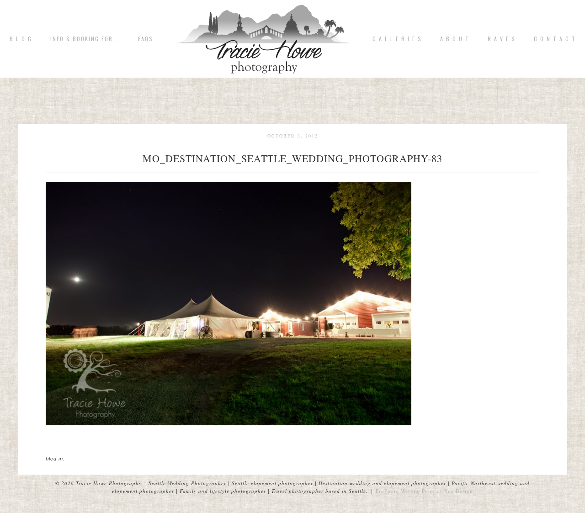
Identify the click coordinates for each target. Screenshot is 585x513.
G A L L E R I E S (397, 39)
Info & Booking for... (85, 39)
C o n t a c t (555, 39)
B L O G (21, 39)
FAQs (145, 39)
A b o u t (454, 39)
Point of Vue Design (447, 490)
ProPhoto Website (398, 490)
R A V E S (502, 39)
